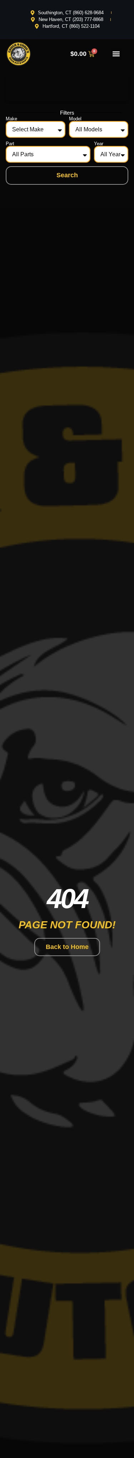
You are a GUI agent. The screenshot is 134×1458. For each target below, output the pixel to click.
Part (10, 143)
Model (75, 118)
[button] (116, 54)
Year (98, 143)
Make (11, 118)
